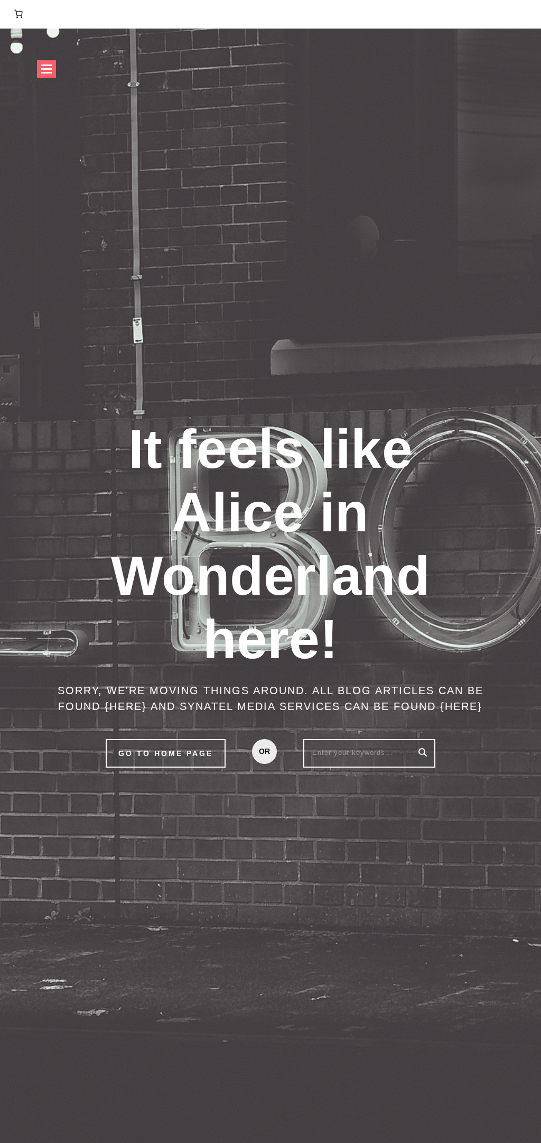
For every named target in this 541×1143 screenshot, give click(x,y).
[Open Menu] (46, 69)
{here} (126, 706)
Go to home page (165, 753)
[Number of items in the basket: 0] (18, 13)
